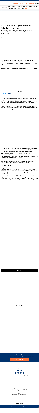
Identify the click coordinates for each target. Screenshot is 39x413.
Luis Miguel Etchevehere (20, 196)
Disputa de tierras (11, 196)
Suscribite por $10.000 (30, 3)
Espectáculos (35, 6)
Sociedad (18, 6)
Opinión (22, 8)
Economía (14, 6)
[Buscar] (12, 3)
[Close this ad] (38, 407)
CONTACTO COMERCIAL (19, 401)
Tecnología (10, 8)
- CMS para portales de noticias (20, 406)
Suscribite (19, 359)
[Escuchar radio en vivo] (22, 3)
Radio (26, 8)
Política (9, 6)
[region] (19, 17)
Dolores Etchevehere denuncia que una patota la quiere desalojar (18, 94)
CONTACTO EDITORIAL (19, 403)
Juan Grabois (28, 196)
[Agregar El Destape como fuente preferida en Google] (19, 36)
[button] (2, 42)
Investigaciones (17, 8)
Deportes (30, 6)
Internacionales (24, 6)
